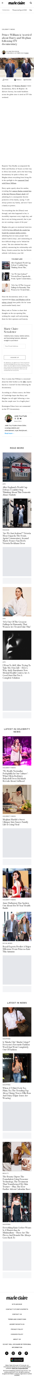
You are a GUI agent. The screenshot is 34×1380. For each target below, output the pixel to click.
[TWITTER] (15, 418)
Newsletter (28, 79)
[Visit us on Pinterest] (26, 1353)
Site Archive (17, 1304)
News (27, 53)
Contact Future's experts (17, 1309)
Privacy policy (17, 1329)
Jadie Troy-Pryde (13, 51)
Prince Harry (6, 86)
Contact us (17, 1314)
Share (6, 79)
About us (17, 1339)
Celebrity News (8, 29)
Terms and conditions (17, 1319)
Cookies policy (17, 1334)
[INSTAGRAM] (18, 418)
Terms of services (24, 362)
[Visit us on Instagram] (13, 1353)
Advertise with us (17, 1324)
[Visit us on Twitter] (6, 1353)
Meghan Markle (20, 86)
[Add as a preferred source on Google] (17, 1360)
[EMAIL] (20, 418)
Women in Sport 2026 (19, 10)
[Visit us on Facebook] (19, 1353)
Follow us (18, 79)
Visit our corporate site (20, 1368)
